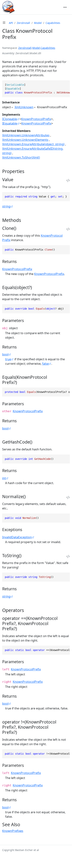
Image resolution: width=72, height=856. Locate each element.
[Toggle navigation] (65, 7)
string (6, 206)
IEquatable (9, 123)
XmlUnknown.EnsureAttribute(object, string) (33, 144)
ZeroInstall (23, 23)
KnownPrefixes (12, 831)
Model (38, 23)
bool (5, 354)
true (8, 359)
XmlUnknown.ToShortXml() (21, 157)
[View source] (68, 180)
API (11, 23)
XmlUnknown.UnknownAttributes (25, 135)
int (4, 478)
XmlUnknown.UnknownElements (25, 140)
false (45, 364)
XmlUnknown (24, 107)
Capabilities (53, 23)
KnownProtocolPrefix (36, 119)
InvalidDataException (17, 537)
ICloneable (9, 119)
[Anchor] (27, 171)
